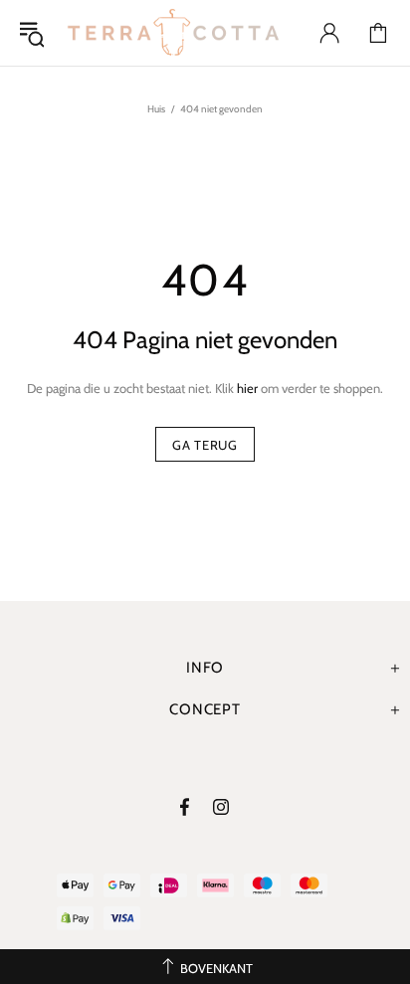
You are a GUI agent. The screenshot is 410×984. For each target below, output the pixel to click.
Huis (156, 108)
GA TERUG (204, 445)
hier (247, 388)
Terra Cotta (173, 33)
